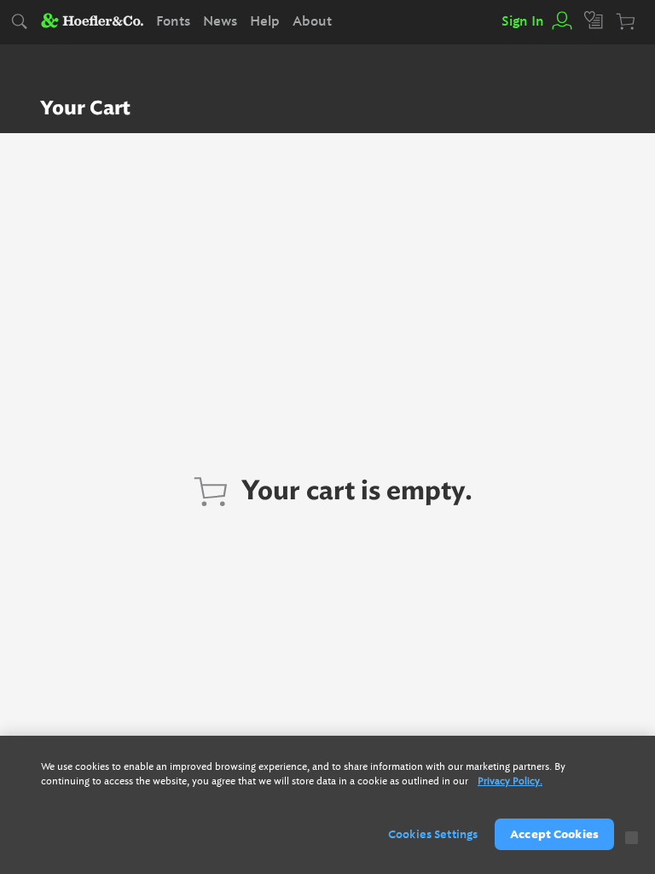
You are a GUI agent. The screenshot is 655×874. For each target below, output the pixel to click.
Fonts (173, 21)
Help (265, 21)
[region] (327, 805)
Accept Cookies (554, 834)
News (220, 21)
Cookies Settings (433, 834)
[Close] (631, 837)
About (312, 21)
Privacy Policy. (510, 781)
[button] (561, 21)
